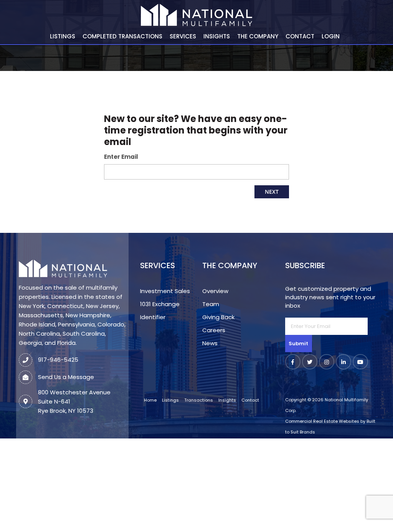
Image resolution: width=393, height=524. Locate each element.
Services (183, 36)
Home (150, 400)
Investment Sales (165, 291)
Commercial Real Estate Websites (322, 421)
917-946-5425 (58, 360)
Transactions (198, 400)
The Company (257, 36)
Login (331, 36)
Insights (216, 36)
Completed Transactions (122, 36)
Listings (62, 36)
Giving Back (218, 317)
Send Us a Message (66, 377)
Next (272, 191)
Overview (215, 291)
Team (210, 304)
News (210, 343)
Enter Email (121, 157)
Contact (300, 36)
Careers (213, 330)
